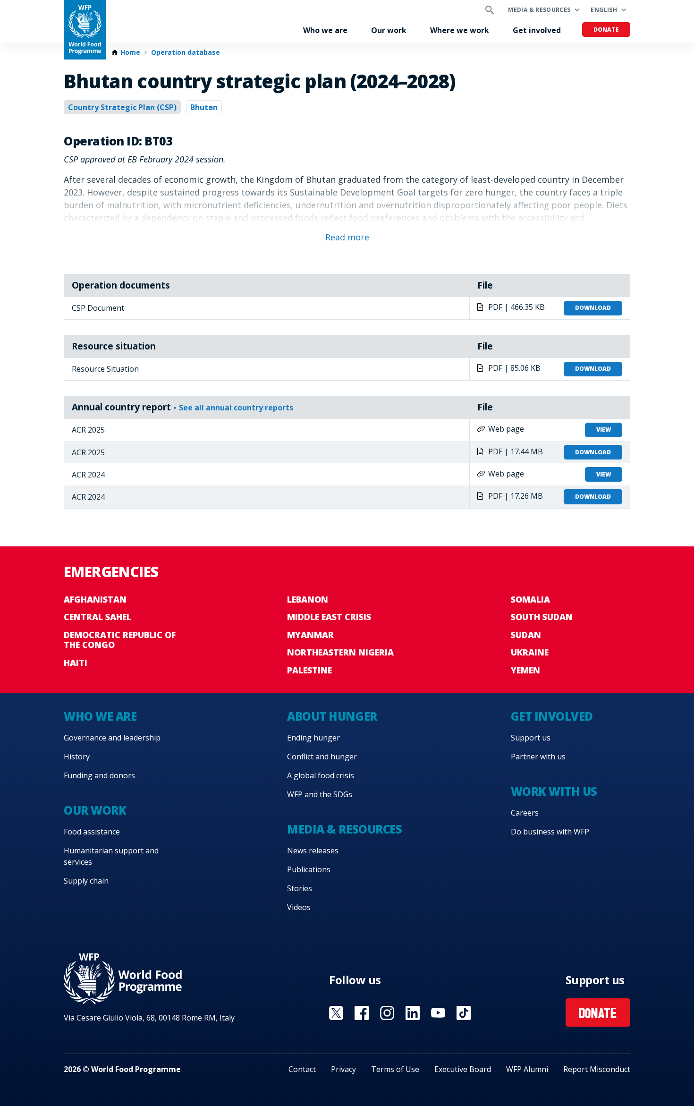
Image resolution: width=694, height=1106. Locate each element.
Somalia (530, 599)
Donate (606, 30)
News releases (313, 850)
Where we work (459, 30)
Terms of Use (395, 1069)
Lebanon (307, 599)
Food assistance (92, 831)
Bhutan (204, 107)
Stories (299, 888)
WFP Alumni (527, 1069)
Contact (302, 1069)
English (604, 10)
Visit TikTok (464, 1013)
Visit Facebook (362, 1013)
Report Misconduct (596, 1069)
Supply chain (86, 881)
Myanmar (310, 634)
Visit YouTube (438, 1013)
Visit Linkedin (413, 1013)
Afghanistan (95, 599)
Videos (299, 907)
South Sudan (542, 616)
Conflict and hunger (322, 756)
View (603, 429)
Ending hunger (313, 737)
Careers (525, 813)
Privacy (343, 1069)
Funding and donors (99, 775)
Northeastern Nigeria (340, 652)
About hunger (332, 716)
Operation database (185, 52)
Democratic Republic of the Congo (120, 640)
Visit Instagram (387, 1013)
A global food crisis (320, 775)
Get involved (537, 30)
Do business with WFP (550, 831)
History (77, 756)
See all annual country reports (236, 407)
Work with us (554, 791)
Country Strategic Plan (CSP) (122, 107)
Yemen (525, 670)
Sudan (526, 634)
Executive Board (462, 1069)
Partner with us (538, 756)
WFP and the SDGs (319, 794)
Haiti (75, 662)
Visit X (336, 1013)
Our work (388, 30)
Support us (530, 737)
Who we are (325, 30)
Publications (308, 869)
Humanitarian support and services (111, 856)
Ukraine (530, 652)
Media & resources (539, 10)
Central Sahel (97, 616)
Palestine (309, 670)
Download (593, 308)
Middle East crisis (329, 616)
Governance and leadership (112, 737)
